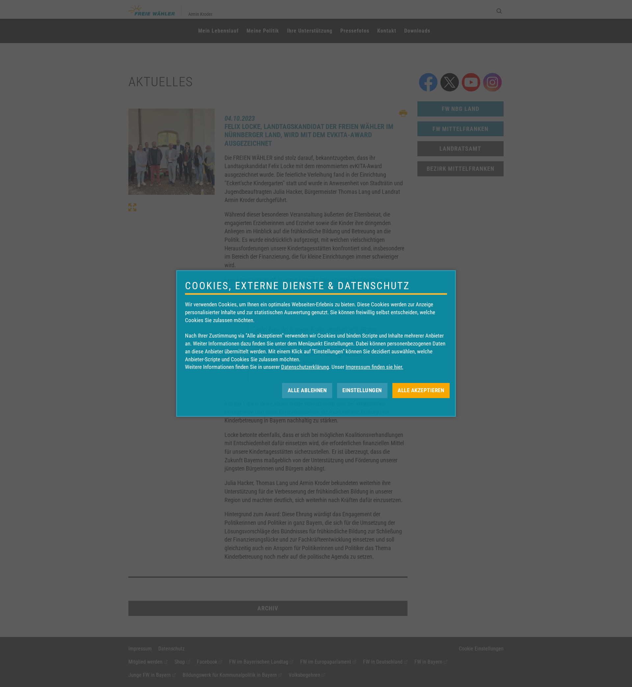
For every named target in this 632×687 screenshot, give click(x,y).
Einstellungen (362, 390)
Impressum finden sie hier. (374, 367)
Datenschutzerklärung (305, 367)
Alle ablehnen (307, 390)
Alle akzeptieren (421, 390)
